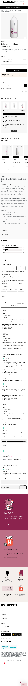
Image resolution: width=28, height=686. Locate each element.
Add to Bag (16, 70)
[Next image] (27, 26)
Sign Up (8, 524)
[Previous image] (1, 26)
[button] (14, 66)
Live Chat (6, 626)
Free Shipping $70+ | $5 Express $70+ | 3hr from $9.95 (14, 7)
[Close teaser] (20, 682)
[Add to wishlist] (25, 37)
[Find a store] (18, 4)
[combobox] (3, 70)
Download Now (10, 561)
